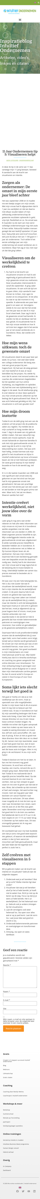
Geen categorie (12, 160)
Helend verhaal (8, 1152)
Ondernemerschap (26, 160)
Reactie (7, 965)
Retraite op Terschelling (11, 1118)
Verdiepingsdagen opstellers (13, 1126)
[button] (38, 2)
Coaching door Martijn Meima (13, 1092)
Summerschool (8, 1114)
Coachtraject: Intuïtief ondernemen (15, 1096)
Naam (6, 991)
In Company (7, 1166)
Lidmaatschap (8, 1073)
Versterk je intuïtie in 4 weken (13, 1140)
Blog (4, 1065)
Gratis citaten (7, 1077)
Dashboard (7, 1170)
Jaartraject (6, 1122)
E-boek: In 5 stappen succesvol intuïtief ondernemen (16, 1060)
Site (4, 1009)
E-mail (6, 1000)
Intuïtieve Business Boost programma (16, 1144)
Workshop (6, 1110)
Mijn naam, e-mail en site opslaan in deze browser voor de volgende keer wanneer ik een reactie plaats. (19, 1021)
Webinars (6, 1069)
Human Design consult (11, 1148)
